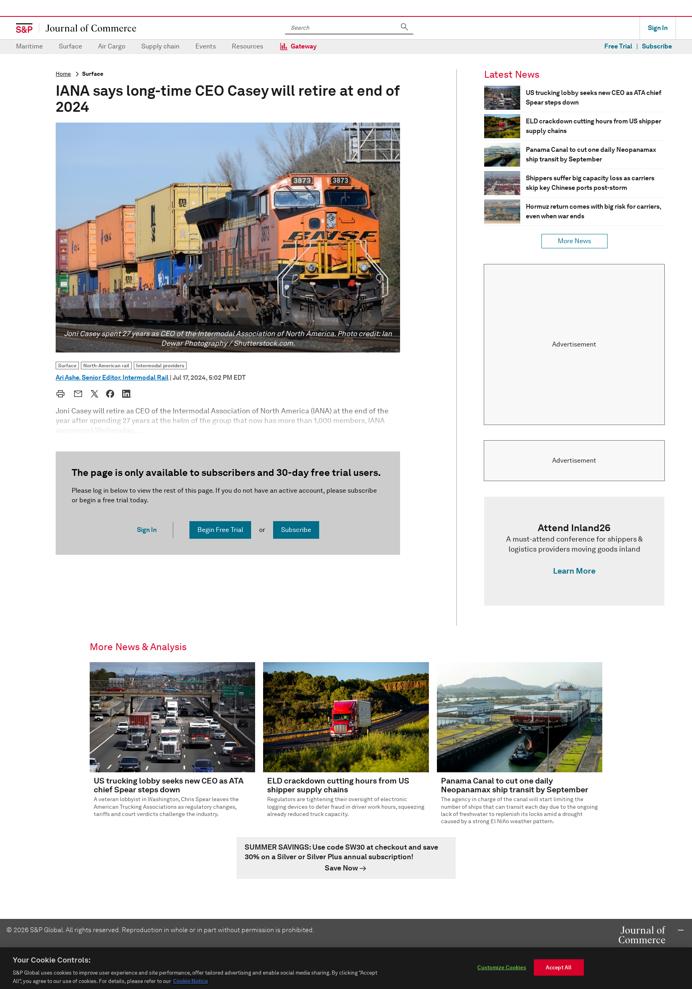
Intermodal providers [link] (160, 366)
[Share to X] (94, 393)
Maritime (29, 46)
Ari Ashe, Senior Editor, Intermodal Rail (112, 377)
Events (205, 46)
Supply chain (160, 46)
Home (63, 73)
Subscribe (657, 46)
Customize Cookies (501, 968)
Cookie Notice (190, 981)
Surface (70, 46)
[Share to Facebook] (110, 394)
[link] (574, 551)
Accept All (558, 968)
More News (574, 241)
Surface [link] (67, 366)
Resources (247, 46)
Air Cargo (111, 46)
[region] (346, 968)
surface (92, 73)
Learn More (574, 571)
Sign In (658, 28)
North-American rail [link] (106, 366)
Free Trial (618, 46)
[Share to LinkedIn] (127, 394)
